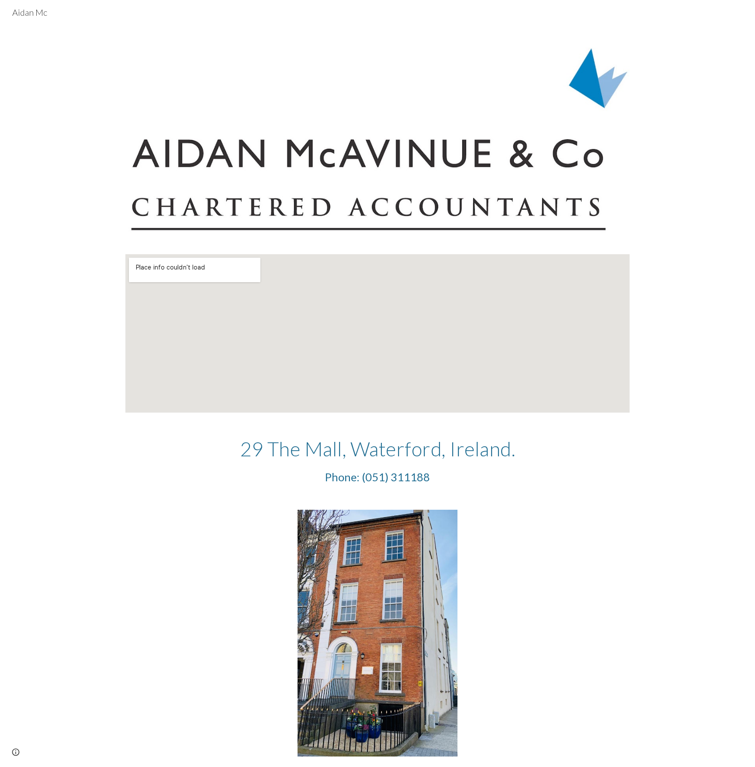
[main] (377, 461)
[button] (16, 752)
